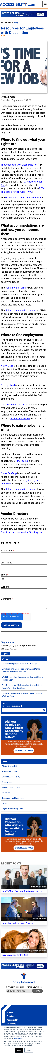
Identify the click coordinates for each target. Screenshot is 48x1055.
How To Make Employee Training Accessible (22, 891)
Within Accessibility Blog (11, 706)
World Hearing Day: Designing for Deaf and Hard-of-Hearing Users (23, 678)
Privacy (10, 1012)
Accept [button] (19, 1050)
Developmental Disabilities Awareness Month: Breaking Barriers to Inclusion (21, 670)
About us (10, 1016)
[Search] (44, 710)
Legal (4, 803)
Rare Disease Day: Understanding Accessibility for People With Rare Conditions (22, 686)
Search (4, 703)
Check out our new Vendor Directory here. (22, 532)
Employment (7, 782)
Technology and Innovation (13, 798)
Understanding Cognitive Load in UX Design (19, 663)
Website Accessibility (11, 777)
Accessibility (12, 1020)
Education (6, 793)
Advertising (12, 1024)
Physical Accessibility (11, 787)
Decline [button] (28, 1050)
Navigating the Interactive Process (17, 923)
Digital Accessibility (10, 766)
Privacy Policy (18, 1038)
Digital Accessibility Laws (12, 809)
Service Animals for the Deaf (15, 955)
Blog (16, 22)
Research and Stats (10, 771)
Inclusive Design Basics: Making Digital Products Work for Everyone (22, 694)
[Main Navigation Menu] (45, 4)
